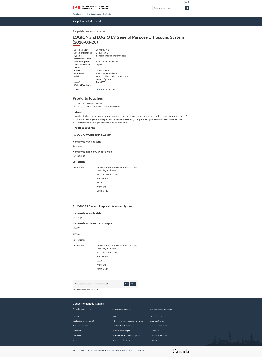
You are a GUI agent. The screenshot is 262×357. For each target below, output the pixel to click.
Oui (126, 284)
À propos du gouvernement (161, 309)
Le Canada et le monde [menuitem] (159, 316)
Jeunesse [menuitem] (153, 340)
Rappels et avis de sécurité (101, 14)
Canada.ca (77, 14)
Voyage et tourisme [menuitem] (80, 326)
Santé (86, 14)
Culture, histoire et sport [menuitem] (121, 331)
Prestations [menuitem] (77, 335)
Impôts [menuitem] (114, 316)
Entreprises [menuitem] (77, 331)
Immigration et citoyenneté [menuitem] (83, 321)
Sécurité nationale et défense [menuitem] (123, 326)
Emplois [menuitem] (76, 316)
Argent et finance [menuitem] (157, 321)
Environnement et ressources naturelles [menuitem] (127, 321)
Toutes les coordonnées (82, 309)
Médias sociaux (79, 350)
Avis (130, 350)
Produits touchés (107, 89)
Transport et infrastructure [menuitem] (122, 340)
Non (132, 284)
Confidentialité (140, 350)
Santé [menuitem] (75, 340)
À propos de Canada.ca (116, 350)
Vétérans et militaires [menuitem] (158, 335)
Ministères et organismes (121, 309)
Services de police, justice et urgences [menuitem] (126, 335)
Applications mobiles (96, 350)
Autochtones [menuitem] (155, 331)
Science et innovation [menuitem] (158, 326)
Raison (79, 89)
